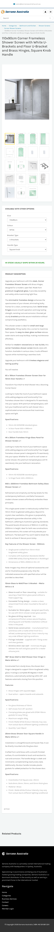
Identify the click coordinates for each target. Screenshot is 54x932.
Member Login (8, 909)
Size (9, 216)
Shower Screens (44, 26)
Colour (10, 225)
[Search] (50, 18)
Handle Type (12, 245)
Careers (5, 905)
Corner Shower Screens (12, 28)
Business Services (9, 899)
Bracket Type (12, 235)
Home (4, 26)
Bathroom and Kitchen (28, 26)
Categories (13, 26)
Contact (5, 902)
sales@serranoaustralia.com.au (28, 4)
